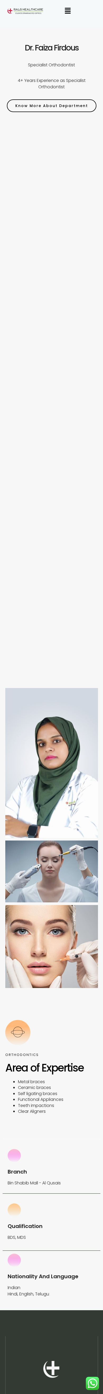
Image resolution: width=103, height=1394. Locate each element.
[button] (68, 11)
